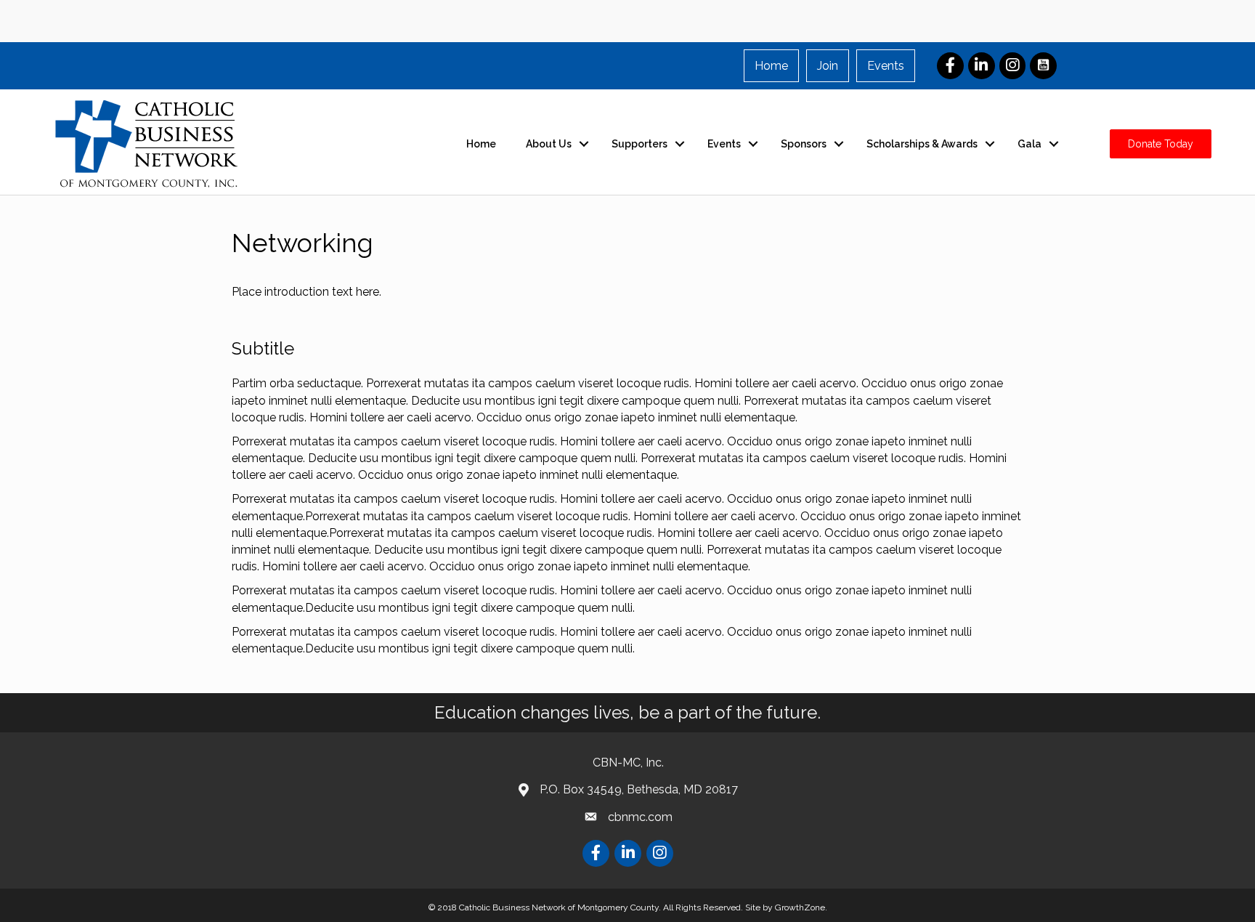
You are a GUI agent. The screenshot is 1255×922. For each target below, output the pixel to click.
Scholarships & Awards (922, 144)
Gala (1029, 144)
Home (771, 66)
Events (885, 66)
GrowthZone (800, 907)
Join (827, 66)
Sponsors (803, 144)
